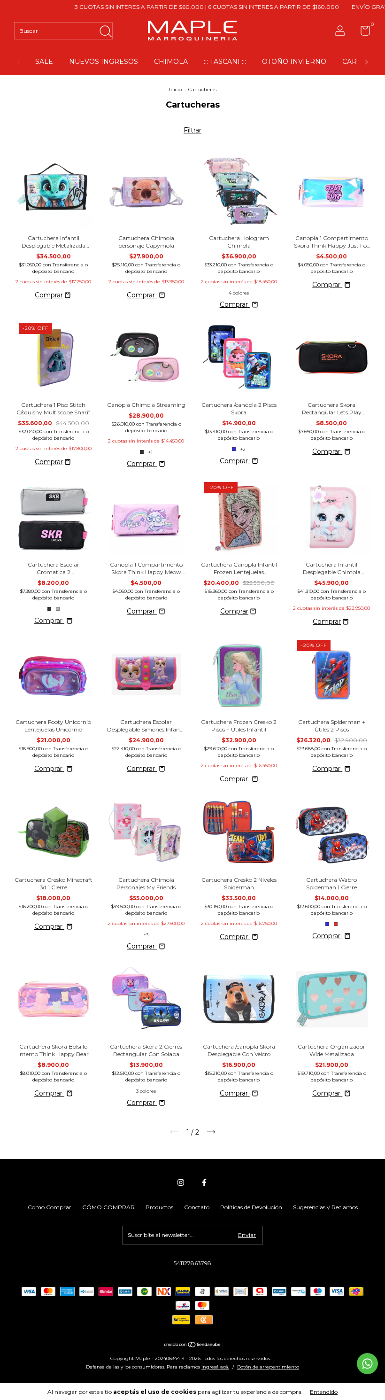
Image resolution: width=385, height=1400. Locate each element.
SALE (44, 61)
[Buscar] (105, 29)
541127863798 (192, 1263)
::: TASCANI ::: (225, 61)
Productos (159, 1207)
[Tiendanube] (192, 1345)
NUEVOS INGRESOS (103, 61)
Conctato (196, 1207)
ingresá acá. (215, 1367)
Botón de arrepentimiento (268, 1367)
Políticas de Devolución (251, 1207)
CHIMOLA (171, 61)
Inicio (175, 89)
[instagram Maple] (181, 1182)
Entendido (324, 1391)
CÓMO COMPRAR (108, 1207)
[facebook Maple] (204, 1182)
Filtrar (192, 130)
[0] (362, 32)
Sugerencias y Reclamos (325, 1207)
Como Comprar (49, 1207)
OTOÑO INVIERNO (294, 61)
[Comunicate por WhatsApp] (367, 1363)
